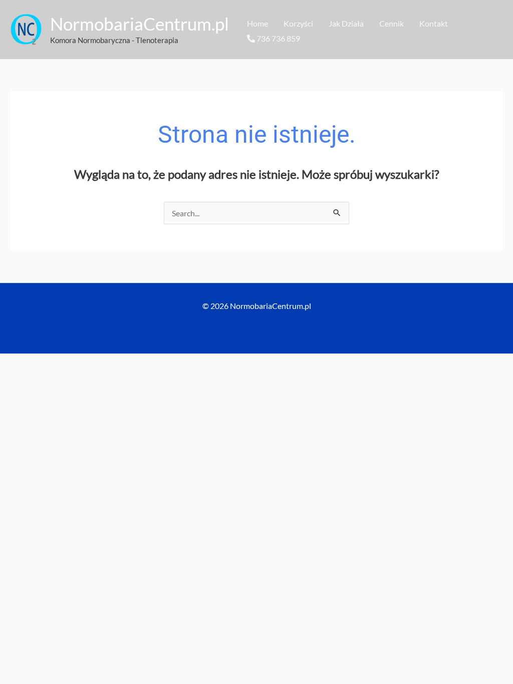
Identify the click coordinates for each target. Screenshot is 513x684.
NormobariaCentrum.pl (139, 23)
